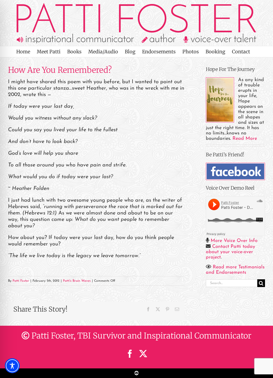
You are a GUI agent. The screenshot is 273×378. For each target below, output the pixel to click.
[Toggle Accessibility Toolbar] (12, 366)
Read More (244, 138)
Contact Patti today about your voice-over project (230, 252)
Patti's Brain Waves (77, 280)
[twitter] (143, 354)
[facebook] (130, 354)
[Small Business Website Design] (136, 371)
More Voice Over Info (234, 240)
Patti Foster (21, 280)
